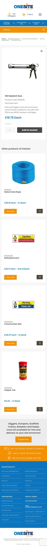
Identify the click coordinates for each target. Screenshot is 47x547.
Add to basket (29, 130)
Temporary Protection (32, 490)
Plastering (28, 481)
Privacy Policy (28, 540)
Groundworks (6, 476)
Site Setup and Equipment (10, 471)
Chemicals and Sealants (29, 39)
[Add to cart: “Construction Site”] (40, 343)
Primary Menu (40, 14)
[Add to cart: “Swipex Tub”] (40, 409)
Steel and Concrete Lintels (10, 490)
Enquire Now (23, 439)
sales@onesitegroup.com (33, 507)
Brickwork (4, 481)
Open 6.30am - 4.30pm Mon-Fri (35, 512)
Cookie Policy (38, 540)
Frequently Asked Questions (10, 515)
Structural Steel (36, 23)
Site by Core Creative (23, 544)
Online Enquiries (30, 521)
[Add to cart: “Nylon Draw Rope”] (40, 211)
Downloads (5, 520)
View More (10, 211)
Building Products (6, 23)
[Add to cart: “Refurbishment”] (40, 277)
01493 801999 (32, 501)
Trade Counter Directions (33, 516)
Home (4, 39)
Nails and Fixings (30, 476)
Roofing (27, 485)
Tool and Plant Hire (22, 23)
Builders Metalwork (31, 471)
